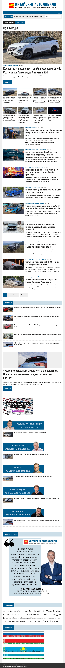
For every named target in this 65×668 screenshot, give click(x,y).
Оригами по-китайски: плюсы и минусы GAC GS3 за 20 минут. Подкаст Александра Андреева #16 (42, 207)
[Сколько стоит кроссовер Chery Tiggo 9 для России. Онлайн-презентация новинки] (13, 159)
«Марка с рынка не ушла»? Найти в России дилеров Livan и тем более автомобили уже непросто (37, 307)
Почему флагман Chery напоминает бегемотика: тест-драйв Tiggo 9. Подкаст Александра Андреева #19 (24, 119)
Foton (18, 615)
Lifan (22, 618)
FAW (14, 614)
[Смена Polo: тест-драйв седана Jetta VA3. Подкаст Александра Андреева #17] (13, 197)
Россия (35, 127)
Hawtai (52, 615)
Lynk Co (30, 618)
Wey (9, 621)
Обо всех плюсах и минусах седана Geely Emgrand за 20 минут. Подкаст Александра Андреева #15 (40, 227)
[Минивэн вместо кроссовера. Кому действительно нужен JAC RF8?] (8, 436)
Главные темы (8, 303)
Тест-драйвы (14, 65)
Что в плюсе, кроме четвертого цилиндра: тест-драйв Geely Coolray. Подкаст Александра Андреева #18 (39, 119)
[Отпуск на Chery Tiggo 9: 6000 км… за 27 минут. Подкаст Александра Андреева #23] (10, 95)
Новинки (35, 149)
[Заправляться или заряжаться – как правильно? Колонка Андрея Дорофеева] (8, 480)
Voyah (5, 621)
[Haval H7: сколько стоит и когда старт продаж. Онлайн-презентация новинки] (55, 113)
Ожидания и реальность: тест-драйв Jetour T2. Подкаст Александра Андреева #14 (42, 245)
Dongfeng (57, 611)
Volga (58, 618)
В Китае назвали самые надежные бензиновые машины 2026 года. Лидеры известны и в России (37, 334)
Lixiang (26, 618)
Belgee (19, 611)
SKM (42, 618)
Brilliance (25, 611)
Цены (44, 149)
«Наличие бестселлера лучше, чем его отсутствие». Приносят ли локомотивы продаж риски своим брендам (36, 344)
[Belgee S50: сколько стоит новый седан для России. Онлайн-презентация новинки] (25, 95)
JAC (59, 614)
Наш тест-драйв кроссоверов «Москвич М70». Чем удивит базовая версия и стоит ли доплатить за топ (37, 325)
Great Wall (35, 614)
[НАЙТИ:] (53, 16)
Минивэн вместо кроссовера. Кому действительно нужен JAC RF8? (30, 433)
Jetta (18, 618)
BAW (15, 611)
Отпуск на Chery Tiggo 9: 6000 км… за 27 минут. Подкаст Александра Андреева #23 (9, 99)
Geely (28, 614)
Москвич (26, 621)
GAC (23, 614)
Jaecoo (5, 618)
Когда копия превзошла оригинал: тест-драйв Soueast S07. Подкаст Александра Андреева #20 (9, 118)
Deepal (50, 611)
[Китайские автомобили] (32, 5)
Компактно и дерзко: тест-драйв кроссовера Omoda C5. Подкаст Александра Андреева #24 (32, 70)
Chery (45, 610)
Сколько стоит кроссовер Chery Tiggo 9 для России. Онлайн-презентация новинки (41, 153)
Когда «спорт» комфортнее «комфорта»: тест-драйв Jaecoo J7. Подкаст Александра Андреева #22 (39, 99)
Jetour (14, 618)
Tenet (52, 618)
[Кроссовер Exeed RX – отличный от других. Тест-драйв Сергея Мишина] (8, 458)
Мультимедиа (7, 65)
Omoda (38, 618)
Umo (56, 618)
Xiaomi (13, 621)
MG (34, 618)
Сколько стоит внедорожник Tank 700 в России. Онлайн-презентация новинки (42, 263)
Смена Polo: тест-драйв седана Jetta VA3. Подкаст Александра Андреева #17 (43, 190)
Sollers (45, 618)
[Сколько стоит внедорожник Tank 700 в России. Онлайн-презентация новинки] (13, 269)
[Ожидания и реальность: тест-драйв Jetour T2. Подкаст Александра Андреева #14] (13, 251)
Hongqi (56, 615)
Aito (4, 611)
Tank (49, 618)
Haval (46, 614)
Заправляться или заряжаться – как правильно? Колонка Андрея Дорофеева (33, 476)
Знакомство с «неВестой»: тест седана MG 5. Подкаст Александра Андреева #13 (41, 280)
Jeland (9, 618)
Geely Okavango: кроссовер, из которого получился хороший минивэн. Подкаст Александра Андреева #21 (54, 99)
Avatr (8, 611)
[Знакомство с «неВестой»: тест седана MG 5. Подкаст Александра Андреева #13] (13, 287)
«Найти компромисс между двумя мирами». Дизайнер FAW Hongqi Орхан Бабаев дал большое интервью (36, 317)
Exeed (9, 614)
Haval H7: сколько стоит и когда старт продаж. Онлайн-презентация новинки (54, 118)
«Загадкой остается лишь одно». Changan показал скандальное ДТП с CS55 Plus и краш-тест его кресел (43, 132)
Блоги (27, 203)
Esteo (4, 615)
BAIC (11, 611)
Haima (41, 615)
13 (21, 295)
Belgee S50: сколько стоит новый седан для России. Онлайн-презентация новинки (24, 99)
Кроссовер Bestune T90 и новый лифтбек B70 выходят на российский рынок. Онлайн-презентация (41, 172)
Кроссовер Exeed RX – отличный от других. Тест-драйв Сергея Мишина (31, 455)
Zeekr (17, 621)
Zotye (21, 621)
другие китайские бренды (44, 621)
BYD (30, 611)
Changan (37, 610)
